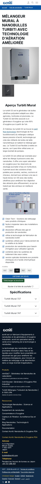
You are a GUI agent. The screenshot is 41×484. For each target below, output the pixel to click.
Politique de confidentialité (11, 472)
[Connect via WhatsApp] (6, 482)
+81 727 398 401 (9, 464)
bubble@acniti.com (10, 455)
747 (23, 270)
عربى (23, 479)
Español (4, 479)
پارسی (27, 479)
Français (11, 479)
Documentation (8, 428)
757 (29, 270)
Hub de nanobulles (15, 7)
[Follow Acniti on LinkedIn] (9, 482)
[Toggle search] (32, 3)
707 (4, 270)
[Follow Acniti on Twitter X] (3, 482)
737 (17, 270)
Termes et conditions (27, 469)
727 (10, 270)
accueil (4, 7)
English (17, 476)
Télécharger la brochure (13, 280)
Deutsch (17, 479)
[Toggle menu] (37, 3)
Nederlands (29, 476)
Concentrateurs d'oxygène (13, 413)
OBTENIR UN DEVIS (21, 276)
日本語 (22, 476)
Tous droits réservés (27, 472)
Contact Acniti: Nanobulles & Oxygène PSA (19, 431)
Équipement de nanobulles (13, 410)
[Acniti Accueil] (7, 2)
